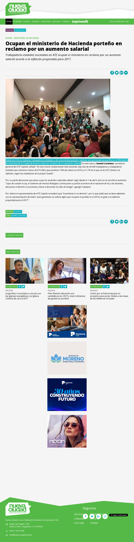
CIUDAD (94, 523)
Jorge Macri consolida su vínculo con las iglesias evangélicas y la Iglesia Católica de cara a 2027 (23, 296)
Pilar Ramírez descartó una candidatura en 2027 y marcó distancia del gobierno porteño (66, 296)
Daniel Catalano (19, 215)
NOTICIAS (79, 514)
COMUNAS (66, 21)
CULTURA (79, 523)
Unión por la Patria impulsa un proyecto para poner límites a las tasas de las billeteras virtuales (109, 296)
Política (9, 30)
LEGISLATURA (46, 21)
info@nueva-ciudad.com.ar (20, 535)
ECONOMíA (17, 21)
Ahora (9, 21)
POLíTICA (26, 21)
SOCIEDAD (35, 21)
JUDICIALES (56, 21)
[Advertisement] (67, 470)
